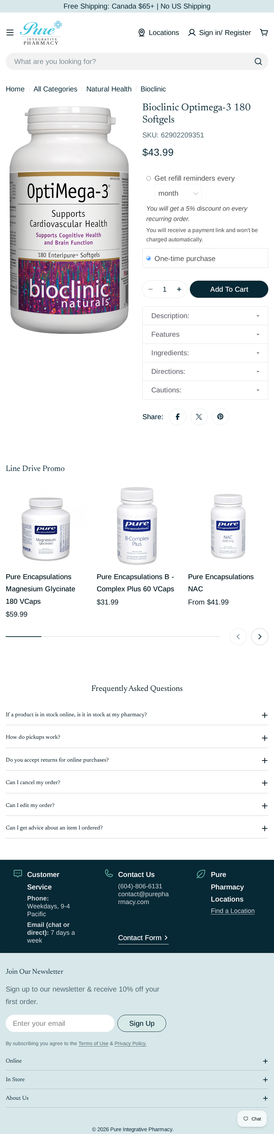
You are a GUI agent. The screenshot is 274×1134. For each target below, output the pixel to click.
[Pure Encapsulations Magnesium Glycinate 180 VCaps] (46, 526)
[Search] (258, 61)
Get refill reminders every (195, 178)
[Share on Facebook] (177, 416)
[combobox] (137, 61)
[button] (205, 316)
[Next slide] (259, 636)
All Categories (55, 89)
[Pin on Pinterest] (220, 416)
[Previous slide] (238, 636)
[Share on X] (199, 416)
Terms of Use (93, 1043)
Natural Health (109, 89)
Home (15, 89)
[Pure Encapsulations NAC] (228, 526)
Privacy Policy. (131, 1043)
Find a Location (233, 910)
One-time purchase (184, 258)
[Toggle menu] (10, 32)
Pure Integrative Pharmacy (141, 1129)
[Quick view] (75, 501)
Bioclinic (153, 89)
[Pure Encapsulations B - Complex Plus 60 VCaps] (137, 526)
